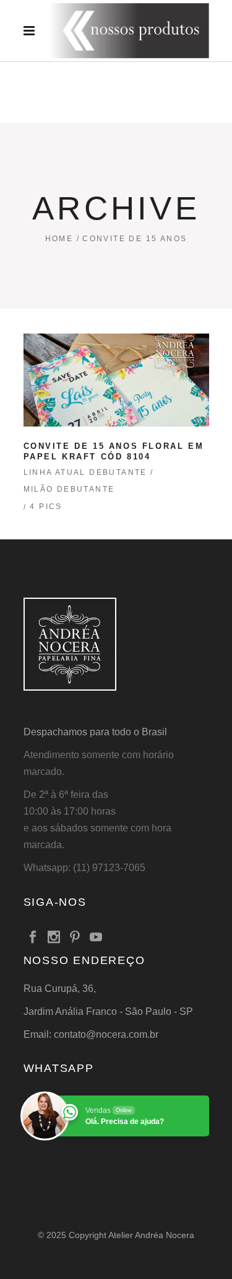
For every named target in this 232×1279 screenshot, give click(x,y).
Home (59, 238)
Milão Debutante (69, 489)
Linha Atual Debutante (85, 472)
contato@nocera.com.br (106, 1034)
